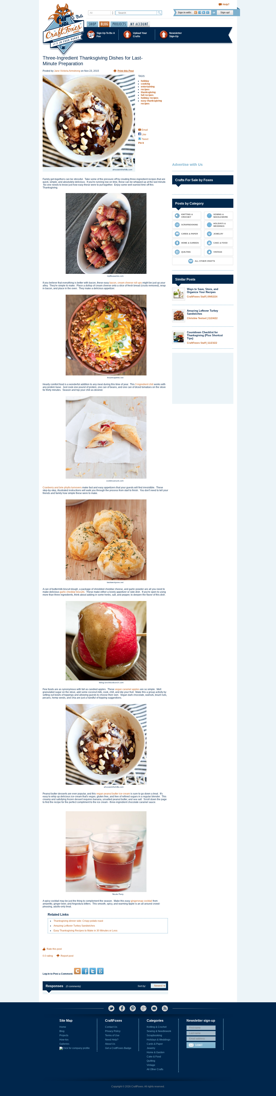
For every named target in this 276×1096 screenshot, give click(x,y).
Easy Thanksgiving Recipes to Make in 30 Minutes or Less (85, 930)
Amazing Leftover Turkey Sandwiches (74, 925)
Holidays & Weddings (158, 1039)
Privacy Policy (112, 1031)
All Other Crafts (155, 1069)
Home (62, 1027)
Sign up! (225, 12)
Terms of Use (112, 1035)
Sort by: (142, 986)
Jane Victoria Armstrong (67, 70)
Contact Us (111, 1027)
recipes (145, 89)
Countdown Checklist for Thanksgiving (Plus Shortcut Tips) (205, 335)
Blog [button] (104, 24)
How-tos (63, 1039)
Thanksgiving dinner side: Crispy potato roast (78, 920)
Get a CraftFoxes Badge (118, 1048)
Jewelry (151, 1048)
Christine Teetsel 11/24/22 (202, 318)
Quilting (151, 1060)
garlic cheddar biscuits (72, 592)
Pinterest (133, 1008)
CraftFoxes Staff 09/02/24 (202, 296)
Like (143, 134)
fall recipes (147, 95)
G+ (143, 1008)
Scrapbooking (154, 1035)
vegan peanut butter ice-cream (113, 793)
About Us (110, 1043)
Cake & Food (154, 1056)
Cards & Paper (155, 1043)
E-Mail (154, 1008)
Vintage (151, 1065)
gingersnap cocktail (141, 900)
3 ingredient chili (144, 384)
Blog (61, 1031)
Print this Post (126, 70)
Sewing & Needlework (159, 1031)
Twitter (203, 12)
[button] (137, 35)
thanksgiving (148, 92)
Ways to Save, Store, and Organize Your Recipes (202, 291)
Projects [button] (119, 24)
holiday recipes (149, 98)
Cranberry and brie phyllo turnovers (62, 487)
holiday (145, 81)
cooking (145, 83)
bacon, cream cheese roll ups (126, 282)
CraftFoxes (195, 12)
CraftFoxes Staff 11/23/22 (202, 343)
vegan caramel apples (127, 689)
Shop (92, 24)
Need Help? (111, 1039)
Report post (67, 955)
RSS (165, 1008)
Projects (63, 1035)
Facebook (199, 12)
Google (207, 12)
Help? (226, 4)
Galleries (64, 1043)
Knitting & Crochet (156, 1027)
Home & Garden (155, 1052)
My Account (139, 24)
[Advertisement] (105, 959)
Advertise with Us (187, 165)
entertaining (148, 86)
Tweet (144, 139)
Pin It (141, 143)
